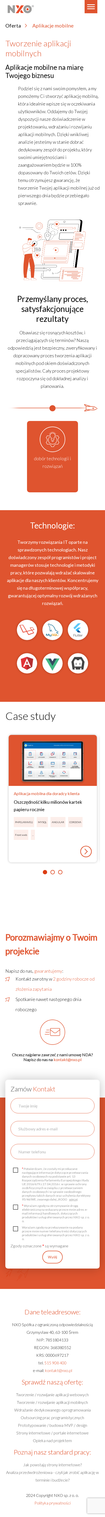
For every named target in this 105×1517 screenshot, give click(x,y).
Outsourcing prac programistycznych (52, 1417)
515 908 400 (55, 1362)
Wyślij (52, 1257)
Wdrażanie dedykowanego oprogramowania (52, 1409)
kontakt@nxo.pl (68, 1059)
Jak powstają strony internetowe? (52, 1464)
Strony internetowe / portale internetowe (52, 1432)
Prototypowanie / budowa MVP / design (52, 1425)
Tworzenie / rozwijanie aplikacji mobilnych (52, 1402)
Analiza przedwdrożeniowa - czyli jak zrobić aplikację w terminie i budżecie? (52, 1476)
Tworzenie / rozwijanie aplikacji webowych (52, 1394)
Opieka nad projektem (52, 1440)
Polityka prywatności (52, 1502)
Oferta (13, 25)
